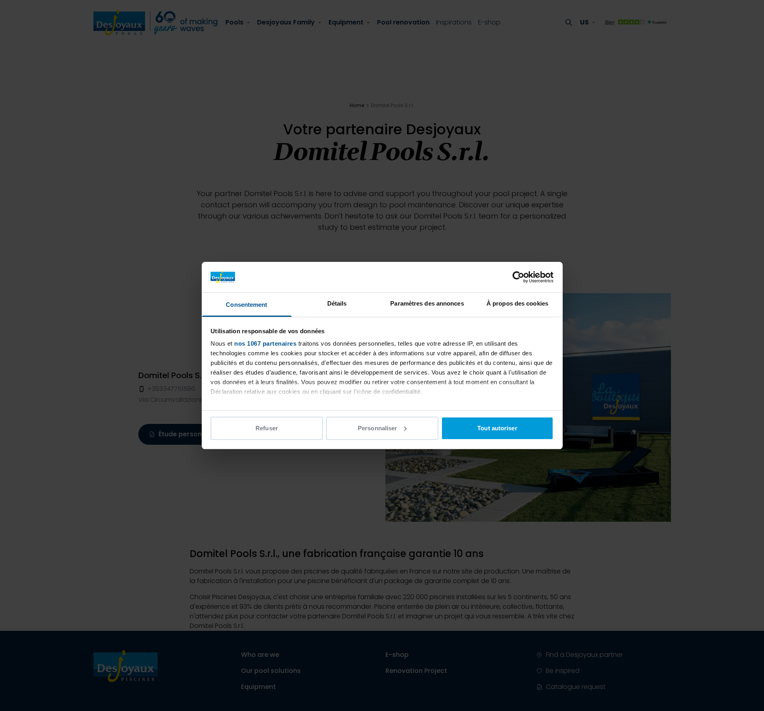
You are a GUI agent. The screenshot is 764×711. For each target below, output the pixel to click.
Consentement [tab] (246, 304)
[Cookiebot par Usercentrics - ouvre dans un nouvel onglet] (518, 277)
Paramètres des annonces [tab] (427, 303)
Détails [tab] (337, 303)
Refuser (266, 428)
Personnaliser (377, 428)
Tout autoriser (497, 428)
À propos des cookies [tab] (517, 303)
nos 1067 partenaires (265, 343)
